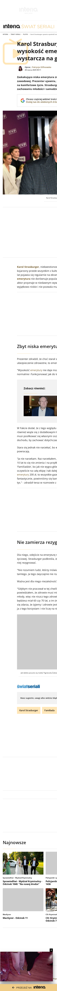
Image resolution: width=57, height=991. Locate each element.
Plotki (25, 34)
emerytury (36, 370)
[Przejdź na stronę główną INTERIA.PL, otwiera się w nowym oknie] (11, 26)
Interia (5, 34)
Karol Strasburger (28, 266)
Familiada (49, 710)
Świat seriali (15, 34)
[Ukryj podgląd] (51, 950)
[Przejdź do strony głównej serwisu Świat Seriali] (37, 26)
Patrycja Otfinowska (41, 67)
